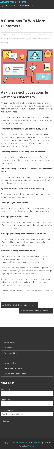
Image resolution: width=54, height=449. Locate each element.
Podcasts (8, 348)
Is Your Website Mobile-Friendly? (36, 311)
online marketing (22, 39)
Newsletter (41, 35)
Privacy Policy (10, 363)
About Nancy (9, 342)
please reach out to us (20, 285)
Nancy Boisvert (26, 35)
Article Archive (10, 353)
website (40, 39)
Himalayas (37, 443)
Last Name (5, 400)
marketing (12, 39)
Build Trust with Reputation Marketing (19, 305)
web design (33, 39)
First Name (5, 389)
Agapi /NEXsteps (13, 2)
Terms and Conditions (13, 368)
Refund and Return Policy (15, 374)
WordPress (31, 446)
